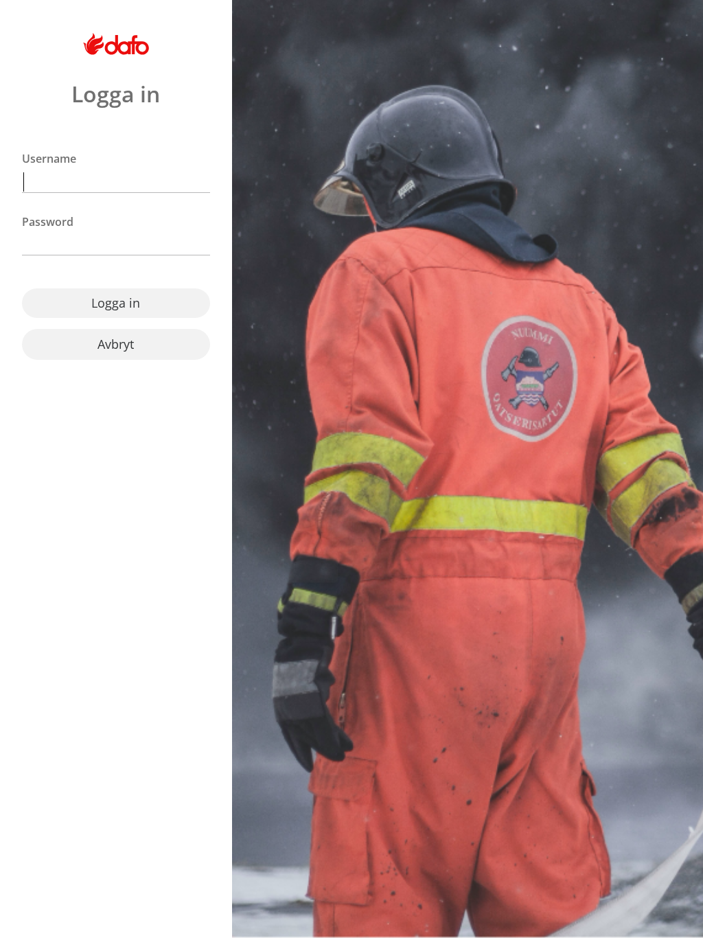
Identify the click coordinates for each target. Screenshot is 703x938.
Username (49, 159)
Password (47, 222)
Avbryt (115, 344)
